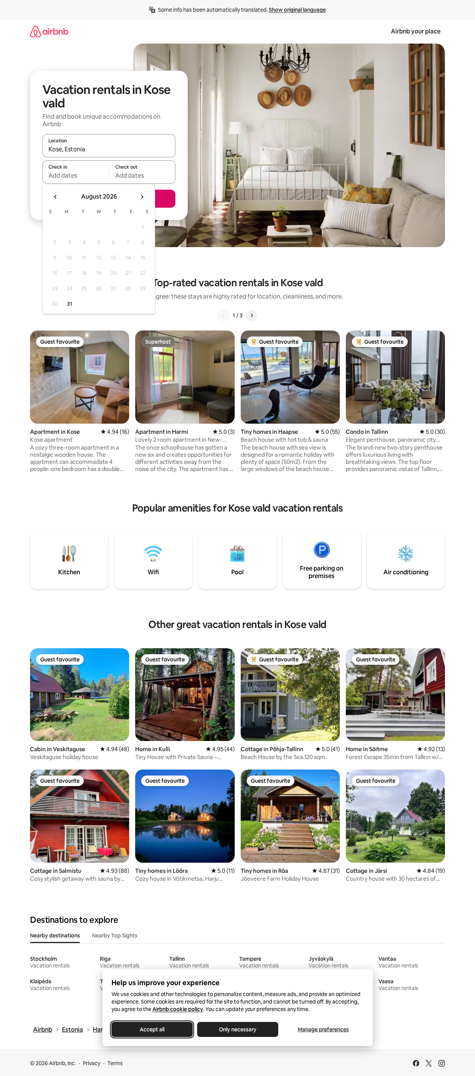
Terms (115, 1063)
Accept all (152, 1029)
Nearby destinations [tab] (55, 935)
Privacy (91, 1063)
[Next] (252, 315)
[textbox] (75, 175)
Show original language (297, 9)
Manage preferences (323, 1029)
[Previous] (224, 315)
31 (69, 303)
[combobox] (108, 149)
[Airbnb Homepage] (49, 31)
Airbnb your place (415, 31)
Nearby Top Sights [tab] (114, 935)
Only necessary (237, 1029)
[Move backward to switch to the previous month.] (55, 197)
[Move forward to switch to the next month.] (142, 197)
